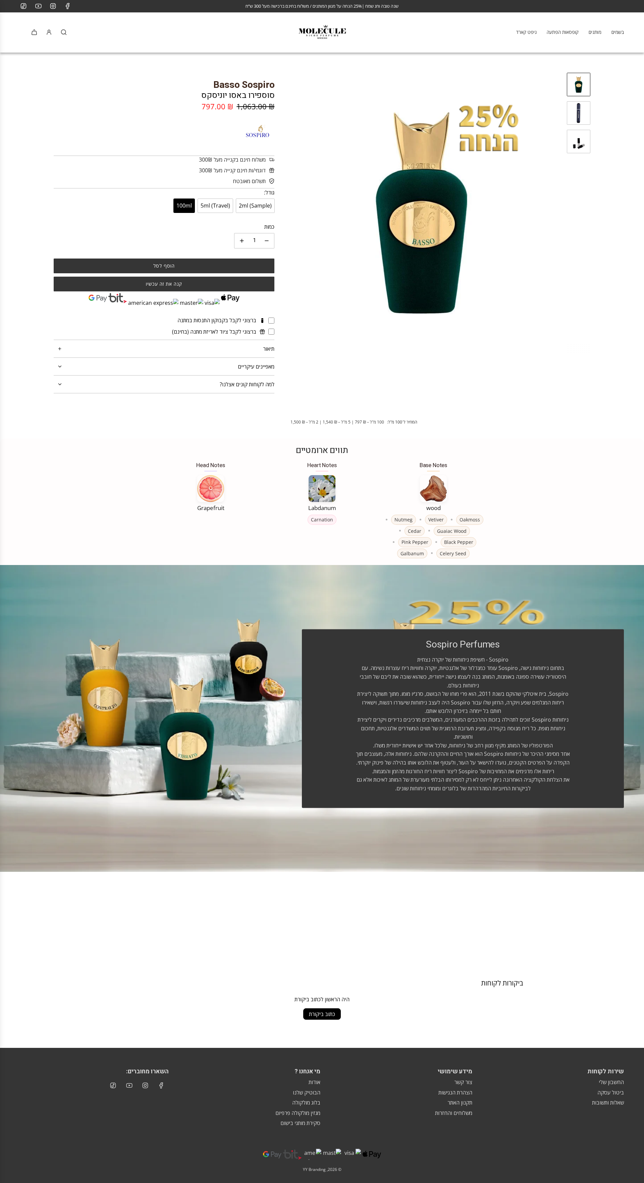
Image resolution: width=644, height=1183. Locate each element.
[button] (286, 213)
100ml (184, 205)
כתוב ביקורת (322, 1014)
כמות (269, 226)
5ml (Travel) (215, 205)
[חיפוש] (63, 32)
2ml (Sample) (255, 205)
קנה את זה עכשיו (164, 284)
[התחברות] (49, 32)
